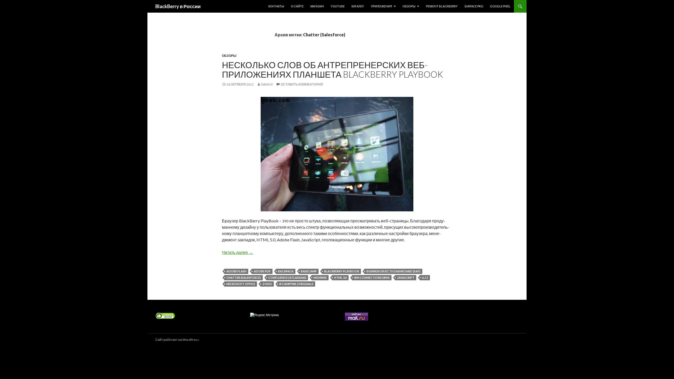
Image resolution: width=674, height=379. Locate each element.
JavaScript (405, 277)
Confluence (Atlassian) (287, 277)
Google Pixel (500, 6)
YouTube (338, 6)
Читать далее (237, 252)
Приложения (381, 6)
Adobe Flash (236, 271)
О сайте (297, 6)
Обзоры (409, 6)
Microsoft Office (240, 284)
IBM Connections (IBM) (372, 277)
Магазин (317, 6)
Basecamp (309, 271)
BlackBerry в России (178, 6)
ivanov (267, 84)
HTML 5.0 (340, 277)
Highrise (320, 277)
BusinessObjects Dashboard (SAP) (393, 271)
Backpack (286, 271)
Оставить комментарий (302, 84)
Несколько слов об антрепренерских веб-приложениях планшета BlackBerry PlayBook (332, 69)
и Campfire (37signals (296, 284)
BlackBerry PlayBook (341, 271)
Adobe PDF (262, 271)
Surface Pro (473, 6)
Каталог (357, 6)
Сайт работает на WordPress (177, 340)
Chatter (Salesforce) (243, 277)
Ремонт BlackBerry (442, 6)
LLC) (425, 277)
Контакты (276, 6)
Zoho (267, 284)
